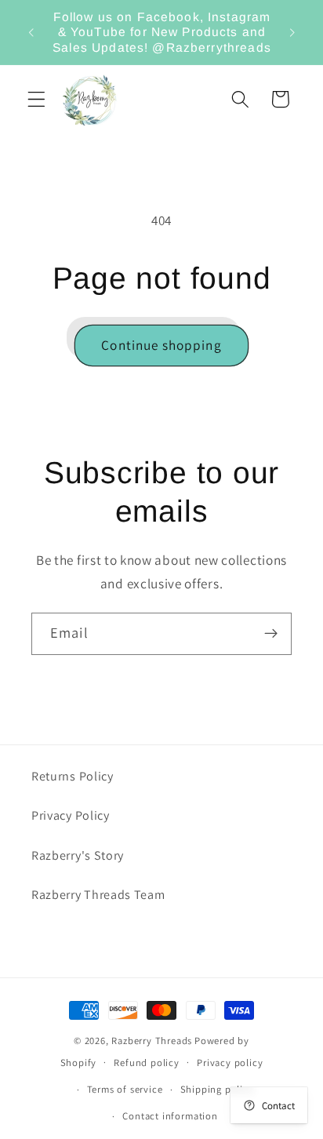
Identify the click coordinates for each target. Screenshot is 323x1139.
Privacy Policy (70, 815)
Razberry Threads (151, 1040)
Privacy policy (230, 1062)
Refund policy (146, 1062)
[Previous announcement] (30, 32)
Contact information (169, 1116)
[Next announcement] (292, 32)
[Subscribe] (271, 634)
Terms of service (125, 1089)
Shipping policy (217, 1089)
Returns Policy (72, 776)
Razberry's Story (77, 855)
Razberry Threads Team (98, 894)
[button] (36, 99)
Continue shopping (161, 345)
